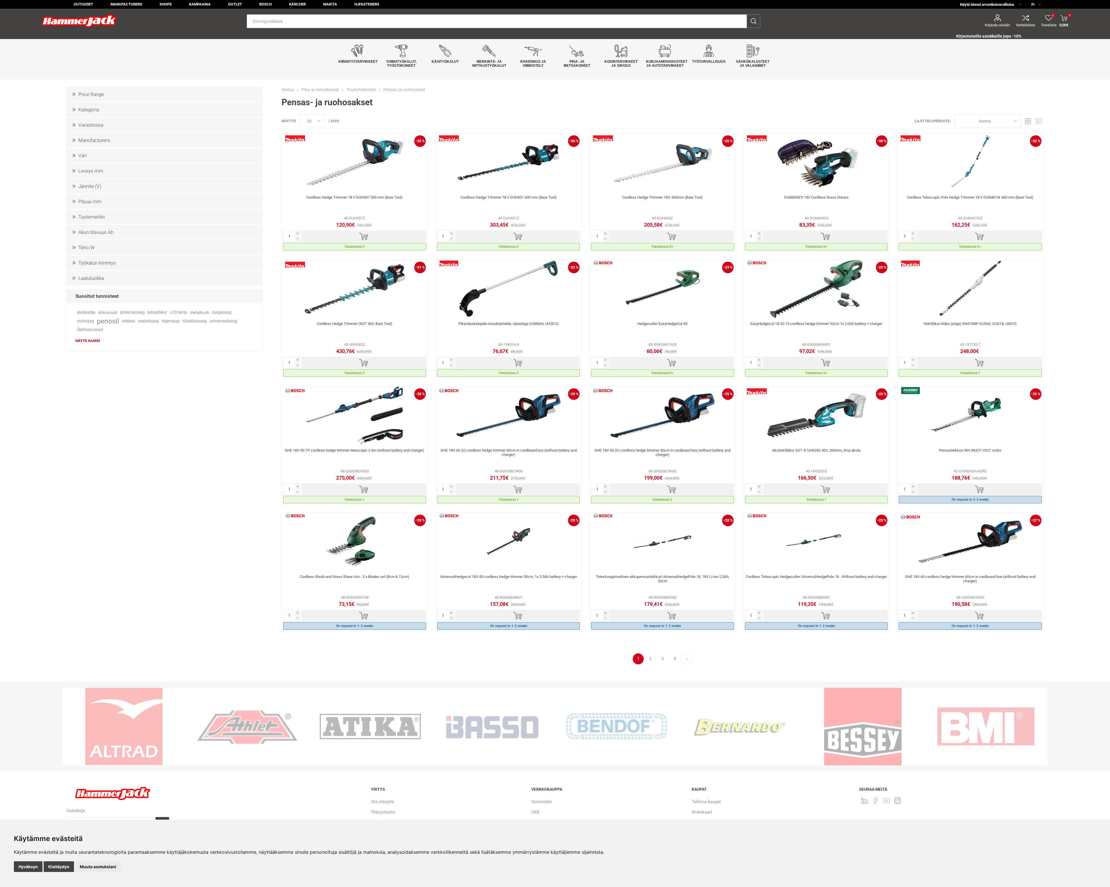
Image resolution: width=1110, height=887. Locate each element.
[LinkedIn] (864, 800)
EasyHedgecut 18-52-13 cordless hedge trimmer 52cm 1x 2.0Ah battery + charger (816, 323)
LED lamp (178, 312)
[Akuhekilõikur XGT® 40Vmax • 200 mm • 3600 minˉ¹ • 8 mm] (816, 415)
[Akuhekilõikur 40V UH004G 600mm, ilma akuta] (355, 289)
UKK (535, 812)
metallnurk (199, 312)
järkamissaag (132, 312)
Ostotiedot (541, 801)
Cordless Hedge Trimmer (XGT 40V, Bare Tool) (354, 323)
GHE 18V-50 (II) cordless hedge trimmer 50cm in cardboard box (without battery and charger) (662, 452)
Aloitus (288, 89)
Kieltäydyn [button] (58, 866)
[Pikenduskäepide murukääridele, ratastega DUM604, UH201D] (508, 289)
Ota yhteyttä (382, 801)
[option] (124, 726)
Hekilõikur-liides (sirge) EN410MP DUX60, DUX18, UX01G (970, 323)
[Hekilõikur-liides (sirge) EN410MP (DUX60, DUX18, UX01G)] (970, 289)
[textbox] (497, 21)
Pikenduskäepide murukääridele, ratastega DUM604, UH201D (508, 323)
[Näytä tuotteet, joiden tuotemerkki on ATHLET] (124, 726)
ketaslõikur (157, 312)
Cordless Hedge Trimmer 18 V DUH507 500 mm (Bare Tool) (354, 197)
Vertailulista (1025, 25)
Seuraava (686, 658)
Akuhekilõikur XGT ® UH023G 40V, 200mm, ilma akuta (816, 450)
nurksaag (85, 321)
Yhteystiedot (383, 812)
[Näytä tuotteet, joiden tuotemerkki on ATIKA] (247, 726)
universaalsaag (223, 321)
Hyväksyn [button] (28, 866)
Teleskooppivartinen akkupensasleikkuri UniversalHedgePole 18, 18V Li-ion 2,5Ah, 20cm (662, 578)
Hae (753, 21)
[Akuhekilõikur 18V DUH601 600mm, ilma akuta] (508, 162)
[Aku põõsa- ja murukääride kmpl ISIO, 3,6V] (355, 542)
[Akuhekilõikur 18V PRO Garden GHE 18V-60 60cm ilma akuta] (970, 542)
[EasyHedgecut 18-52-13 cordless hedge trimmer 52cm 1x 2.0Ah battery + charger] (816, 289)
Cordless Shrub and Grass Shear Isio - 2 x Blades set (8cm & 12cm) (354, 576)
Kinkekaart (702, 812)
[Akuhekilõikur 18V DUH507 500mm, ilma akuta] (355, 162)
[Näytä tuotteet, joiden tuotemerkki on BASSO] (370, 726)
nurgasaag (222, 312)
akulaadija (86, 312)
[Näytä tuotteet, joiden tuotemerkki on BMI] (863, 726)
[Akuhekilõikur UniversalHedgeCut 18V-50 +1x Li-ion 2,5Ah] (508, 542)
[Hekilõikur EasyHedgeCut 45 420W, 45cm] (662, 289)
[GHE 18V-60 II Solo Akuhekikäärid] (508, 415)
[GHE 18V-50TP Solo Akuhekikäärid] (355, 415)
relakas (128, 321)
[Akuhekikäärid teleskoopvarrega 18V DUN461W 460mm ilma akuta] (970, 162)
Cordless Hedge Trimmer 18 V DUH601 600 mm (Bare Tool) (508, 197)
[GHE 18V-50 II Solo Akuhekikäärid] (662, 415)
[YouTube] (886, 800)
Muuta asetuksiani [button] (98, 866)
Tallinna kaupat (706, 801)
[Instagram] (897, 800)
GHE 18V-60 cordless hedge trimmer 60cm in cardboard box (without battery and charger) (970, 578)
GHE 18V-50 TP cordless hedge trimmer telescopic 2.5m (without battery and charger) (354, 450)
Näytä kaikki (87, 341)
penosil (108, 321)
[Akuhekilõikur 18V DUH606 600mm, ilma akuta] (662, 162)
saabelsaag (148, 321)
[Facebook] (875, 800)
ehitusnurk (107, 312)
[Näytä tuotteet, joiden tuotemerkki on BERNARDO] (616, 726)
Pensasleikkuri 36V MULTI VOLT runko (970, 450)
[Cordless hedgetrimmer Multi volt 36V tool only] (970, 415)
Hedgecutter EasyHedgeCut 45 (662, 323)
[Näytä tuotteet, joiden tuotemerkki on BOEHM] (986, 726)
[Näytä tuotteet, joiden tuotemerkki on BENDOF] (493, 726)
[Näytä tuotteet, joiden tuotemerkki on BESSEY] (739, 726)
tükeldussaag (194, 321)
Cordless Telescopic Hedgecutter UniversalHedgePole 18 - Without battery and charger (816, 576)
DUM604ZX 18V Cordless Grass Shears (816, 197)
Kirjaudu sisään (997, 25)
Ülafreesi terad (90, 329)
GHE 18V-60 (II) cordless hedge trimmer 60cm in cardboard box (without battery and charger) (509, 452)
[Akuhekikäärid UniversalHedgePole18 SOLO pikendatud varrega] (816, 542)
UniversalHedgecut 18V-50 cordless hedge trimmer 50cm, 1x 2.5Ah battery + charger (508, 576)
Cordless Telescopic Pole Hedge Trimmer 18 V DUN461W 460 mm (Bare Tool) (970, 197)
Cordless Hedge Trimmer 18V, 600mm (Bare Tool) (662, 197)
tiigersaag (171, 321)
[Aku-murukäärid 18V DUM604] (816, 162)
